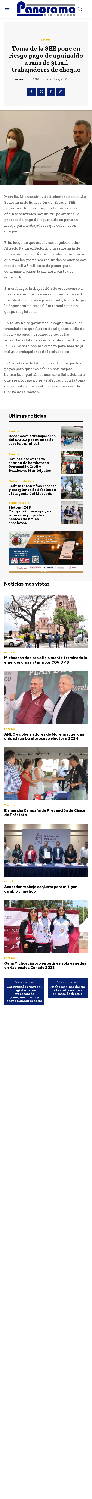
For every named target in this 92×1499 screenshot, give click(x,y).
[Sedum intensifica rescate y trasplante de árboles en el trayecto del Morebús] (72, 487)
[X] (41, 92)
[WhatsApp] (60, 92)
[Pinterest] (51, 92)
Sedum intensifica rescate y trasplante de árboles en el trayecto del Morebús (32, 489)
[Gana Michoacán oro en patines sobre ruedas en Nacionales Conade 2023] (46, 926)
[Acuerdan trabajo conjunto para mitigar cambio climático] (46, 850)
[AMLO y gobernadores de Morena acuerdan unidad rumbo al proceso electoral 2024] (46, 697)
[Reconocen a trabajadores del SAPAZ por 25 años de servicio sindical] (72, 437)
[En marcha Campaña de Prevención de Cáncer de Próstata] (46, 773)
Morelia (9, 881)
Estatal (46, 40)
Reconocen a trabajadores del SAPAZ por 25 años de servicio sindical (32, 439)
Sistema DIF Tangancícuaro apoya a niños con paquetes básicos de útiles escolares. (30, 515)
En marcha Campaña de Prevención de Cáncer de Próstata (45, 812)
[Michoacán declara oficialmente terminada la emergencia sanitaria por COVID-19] (46, 621)
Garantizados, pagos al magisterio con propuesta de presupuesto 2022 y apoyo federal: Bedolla (24, 994)
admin (19, 79)
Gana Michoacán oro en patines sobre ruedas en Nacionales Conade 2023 (45, 965)
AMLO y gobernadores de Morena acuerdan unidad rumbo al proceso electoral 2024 (44, 736)
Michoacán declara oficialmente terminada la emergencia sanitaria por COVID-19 (45, 659)
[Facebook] (31, 92)
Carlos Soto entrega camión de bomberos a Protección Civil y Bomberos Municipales (30, 465)
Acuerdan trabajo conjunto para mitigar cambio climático (40, 888)
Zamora (14, 431)
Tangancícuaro (19, 502)
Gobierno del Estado (23, 481)
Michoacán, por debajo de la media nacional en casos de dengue (67, 990)
